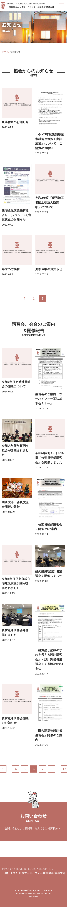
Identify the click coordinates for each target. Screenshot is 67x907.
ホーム (5, 51)
